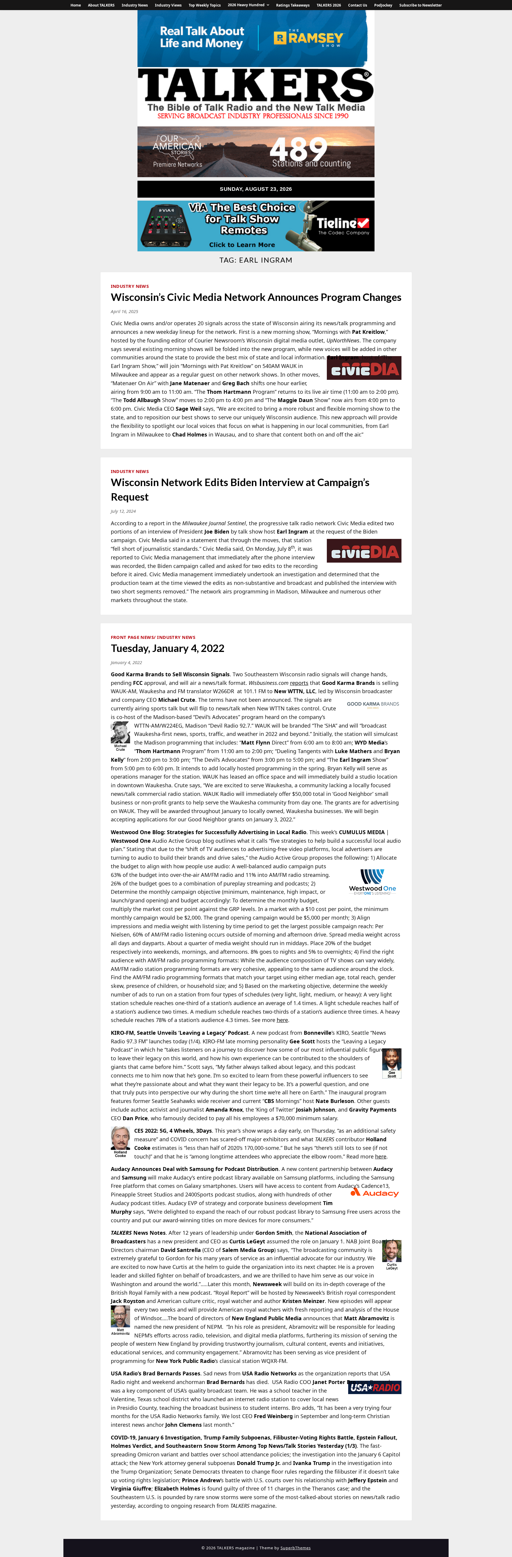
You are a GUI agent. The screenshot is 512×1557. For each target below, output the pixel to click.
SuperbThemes (296, 1547)
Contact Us (357, 5)
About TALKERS (101, 5)
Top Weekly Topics (205, 5)
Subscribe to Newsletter (420, 5)
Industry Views (168, 5)
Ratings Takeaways (293, 5)
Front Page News (132, 637)
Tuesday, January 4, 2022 (168, 648)
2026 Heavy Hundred (246, 4)
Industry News (135, 5)
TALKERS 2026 (329, 5)
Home (76, 5)
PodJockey (383, 5)
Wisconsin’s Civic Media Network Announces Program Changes (256, 297)
